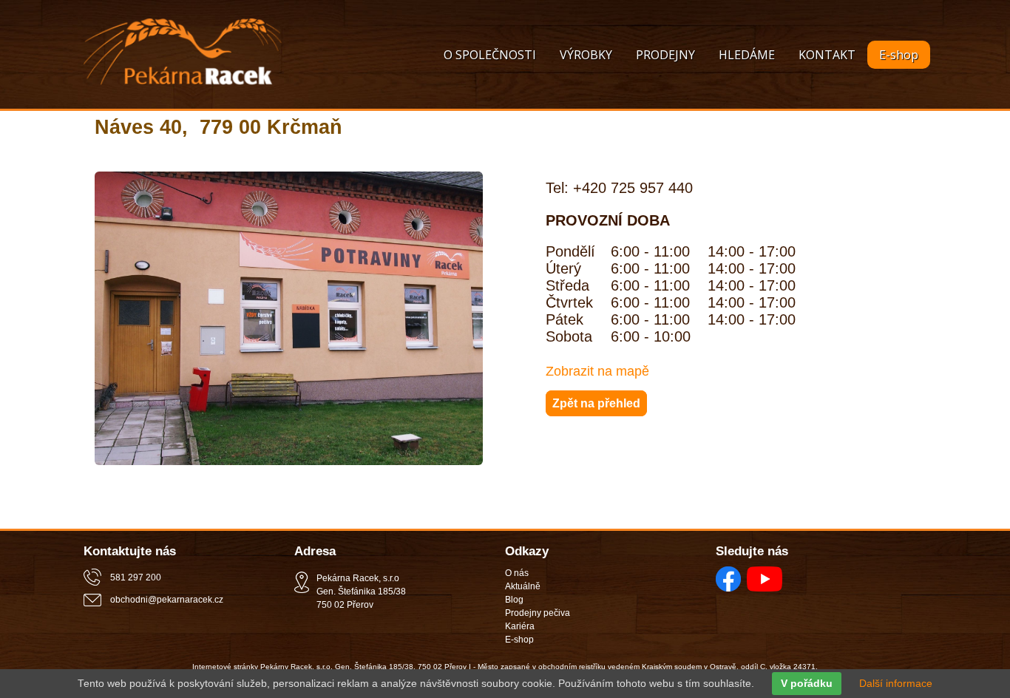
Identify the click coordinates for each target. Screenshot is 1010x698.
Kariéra (520, 626)
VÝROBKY (586, 55)
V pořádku (807, 683)
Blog (514, 599)
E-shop (898, 55)
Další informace (895, 683)
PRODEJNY (665, 55)
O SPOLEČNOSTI (490, 55)
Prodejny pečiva (537, 613)
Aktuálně (522, 586)
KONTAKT (827, 55)
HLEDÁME (747, 55)
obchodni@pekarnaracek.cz (166, 599)
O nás (517, 573)
